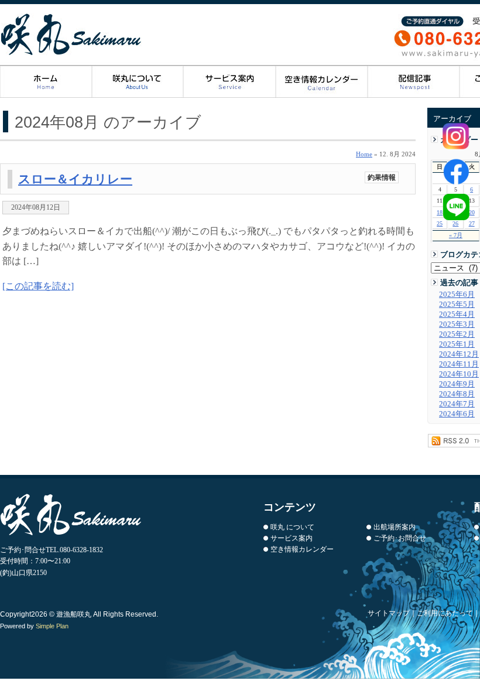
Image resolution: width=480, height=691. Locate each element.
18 (440, 212)
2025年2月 (457, 334)
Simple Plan (52, 626)
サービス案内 (230, 82)
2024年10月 (459, 374)
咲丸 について (292, 527)
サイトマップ (389, 613)
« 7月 (455, 235)
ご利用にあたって (445, 613)
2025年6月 (457, 294)
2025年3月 (457, 324)
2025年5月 (457, 304)
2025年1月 (457, 344)
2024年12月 (459, 354)
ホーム (46, 82)
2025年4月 (457, 314)
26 (455, 223)
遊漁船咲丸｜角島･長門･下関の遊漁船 (71, 34)
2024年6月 (457, 414)
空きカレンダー (322, 82)
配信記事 (414, 82)
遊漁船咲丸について (138, 82)
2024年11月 (459, 364)
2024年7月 (457, 404)
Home (364, 154)
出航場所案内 (394, 527)
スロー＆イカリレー (75, 179)
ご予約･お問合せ (399, 538)
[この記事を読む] (38, 286)
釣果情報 (382, 177)
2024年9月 (457, 384)
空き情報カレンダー (302, 549)
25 (440, 223)
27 (472, 223)
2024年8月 (457, 394)
